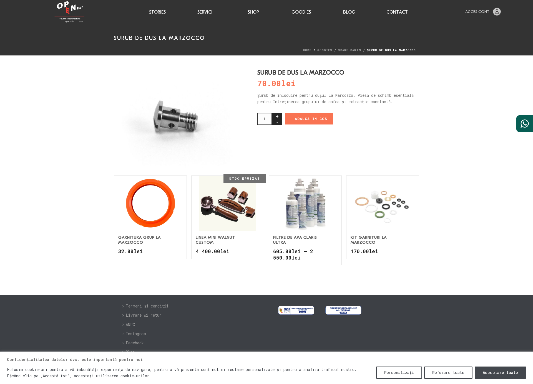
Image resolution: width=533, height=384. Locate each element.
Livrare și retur (144, 315)
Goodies (301, 12)
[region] (266, 368)
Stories (157, 12)
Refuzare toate (448, 372)
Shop (253, 12)
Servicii (205, 12)
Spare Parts (349, 50)
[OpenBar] (69, 12)
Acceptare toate (500, 372)
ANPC (130, 324)
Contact (397, 12)
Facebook (135, 342)
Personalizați (399, 372)
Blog (349, 12)
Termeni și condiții (147, 306)
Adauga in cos (311, 118)
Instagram (136, 333)
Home (307, 50)
